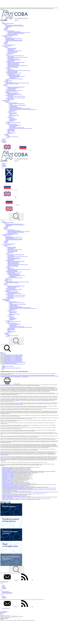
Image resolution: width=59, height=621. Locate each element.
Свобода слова (12, 118)
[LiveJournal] (10, 502)
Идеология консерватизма (14, 324)
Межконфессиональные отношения (11, 72)
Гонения (7, 54)
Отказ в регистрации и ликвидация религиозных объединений (18, 57)
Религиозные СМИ (11, 99)
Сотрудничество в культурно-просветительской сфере (16, 97)
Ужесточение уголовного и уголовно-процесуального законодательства (21, 128)
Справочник (4, 141)
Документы (6, 29)
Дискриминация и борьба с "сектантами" (14, 59)
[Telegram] (3, 502)
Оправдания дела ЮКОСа (14, 106)
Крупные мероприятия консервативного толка (17, 103)
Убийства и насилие (11, 69)
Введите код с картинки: (4, 617)
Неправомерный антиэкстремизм (7, 592)
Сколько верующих (9, 80)
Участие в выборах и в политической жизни (15, 50)
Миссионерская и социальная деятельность (12, 92)
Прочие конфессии (13, 276)
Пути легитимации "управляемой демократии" (17, 127)
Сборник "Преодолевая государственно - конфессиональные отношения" (17, 281)
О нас (3, 139)
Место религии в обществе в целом (13, 87)
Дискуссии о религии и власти (12, 51)
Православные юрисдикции (14, 77)
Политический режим (13, 113)
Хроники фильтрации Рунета (10, 44)
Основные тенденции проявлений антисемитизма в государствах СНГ (19, 32)
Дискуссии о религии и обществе (13, 67)
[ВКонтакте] (0, 502)
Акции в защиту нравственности (13, 66)
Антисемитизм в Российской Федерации (14, 31)
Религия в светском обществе (6, 593)
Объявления (4, 163)
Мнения (7, 27)
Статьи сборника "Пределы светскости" (12, 83)
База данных (4, 142)
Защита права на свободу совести (13, 262)
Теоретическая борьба (11, 60)
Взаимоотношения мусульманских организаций (17, 76)
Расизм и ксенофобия (5, 591)
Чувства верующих (11, 49)
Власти (7, 47)
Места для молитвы (11, 56)
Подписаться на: (3, 616)
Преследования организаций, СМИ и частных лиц (14, 38)
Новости (5, 24)
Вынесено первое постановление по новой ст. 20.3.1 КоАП (13, 361)
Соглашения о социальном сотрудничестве (14, 94)
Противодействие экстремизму (13, 71)
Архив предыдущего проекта (12, 102)
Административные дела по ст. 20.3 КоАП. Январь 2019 (13, 360)
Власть (7, 86)
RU (30, 150)
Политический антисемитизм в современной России (16, 33)
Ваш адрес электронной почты (5, 615)
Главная (3, 585)
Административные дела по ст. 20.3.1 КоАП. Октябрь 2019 (13, 354)
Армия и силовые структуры (10, 89)
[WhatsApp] (7, 502)
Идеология (9, 111)
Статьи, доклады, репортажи (12, 34)
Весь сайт (8, 616)
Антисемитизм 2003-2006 (10, 30)
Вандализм (9, 68)
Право (11, 114)
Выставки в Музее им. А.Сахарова (11, 91)
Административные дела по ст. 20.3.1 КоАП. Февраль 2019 (13, 359)
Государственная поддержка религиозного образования (16, 96)
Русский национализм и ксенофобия (17, 616)
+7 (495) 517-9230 (4, 611)
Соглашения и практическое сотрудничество (15, 90)
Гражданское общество (13, 112)
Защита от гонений (11, 58)
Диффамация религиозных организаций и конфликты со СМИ (18, 65)
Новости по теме (3, 353)
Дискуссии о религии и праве (12, 52)
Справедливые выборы (13, 119)
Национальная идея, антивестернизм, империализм (18, 105)
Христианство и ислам (11, 73)
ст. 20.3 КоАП (43, 400)
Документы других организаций (13, 136)
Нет (2, 9)
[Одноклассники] (2, 502)
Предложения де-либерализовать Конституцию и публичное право (20, 108)
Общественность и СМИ (10, 61)
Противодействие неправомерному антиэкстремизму (14, 238)
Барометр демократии (11, 129)
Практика (9, 116)
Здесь (44, 7)
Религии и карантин (11, 53)
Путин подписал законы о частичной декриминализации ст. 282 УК (14, 362)
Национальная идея (13, 126)
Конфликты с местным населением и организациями (16, 62)
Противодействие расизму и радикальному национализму (15, 25)
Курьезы (7, 79)
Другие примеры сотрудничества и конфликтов (15, 78)
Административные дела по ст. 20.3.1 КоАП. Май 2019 (12, 358)
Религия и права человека (12, 88)
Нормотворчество (9, 26)
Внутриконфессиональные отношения (14, 75)
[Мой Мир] (8, 502)
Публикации (6, 28)
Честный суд (12, 319)
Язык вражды (6, 134)
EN (14, 150)
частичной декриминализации (7, 384)
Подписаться (2, 618)
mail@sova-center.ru (3, 612)
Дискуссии (7, 123)
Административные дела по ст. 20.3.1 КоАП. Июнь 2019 (13, 357)
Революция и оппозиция (11, 132)
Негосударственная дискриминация (13, 257)
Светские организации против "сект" (14, 64)
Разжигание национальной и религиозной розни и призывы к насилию (19, 70)
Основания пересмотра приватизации (16, 107)
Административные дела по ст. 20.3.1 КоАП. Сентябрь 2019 (13, 355)
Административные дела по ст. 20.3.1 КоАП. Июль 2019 (13, 356)
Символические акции (13, 110)
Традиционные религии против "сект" (14, 74)
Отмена (6, 618)
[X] (4, 502)
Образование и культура (10, 95)
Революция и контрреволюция (14, 115)
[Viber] (6, 502)
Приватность (12, 117)
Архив (5, 85)
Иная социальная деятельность (12, 93)
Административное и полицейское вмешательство (16, 55)
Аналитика (4, 140)
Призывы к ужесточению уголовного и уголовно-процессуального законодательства (23, 109)
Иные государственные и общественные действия (14, 40)
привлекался (17, 400)
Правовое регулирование (12, 48)
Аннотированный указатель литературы (14, 122)
